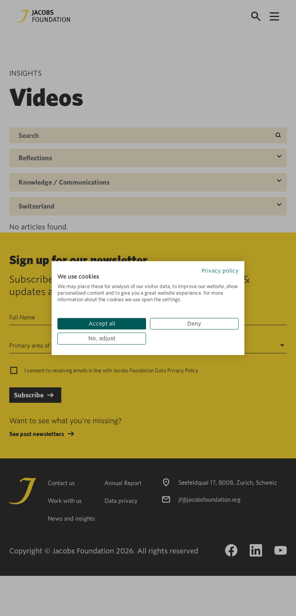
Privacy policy (220, 271)
